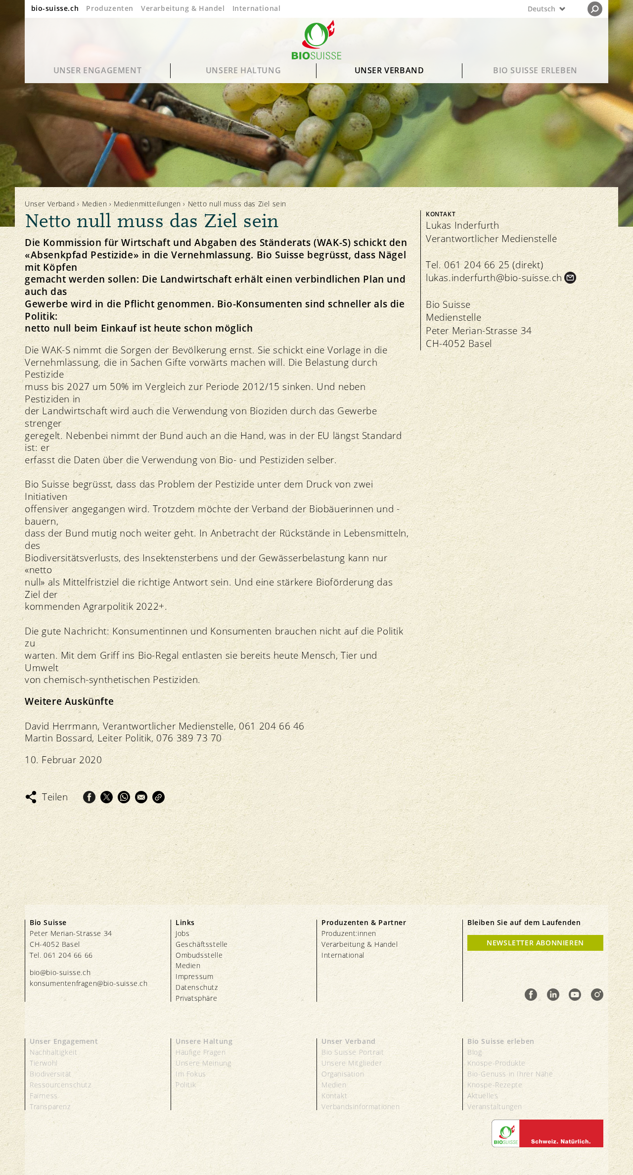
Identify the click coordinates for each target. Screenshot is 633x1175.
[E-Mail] (141, 797)
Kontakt (334, 1095)
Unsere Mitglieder (351, 1063)
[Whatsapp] (124, 797)
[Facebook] (89, 797)
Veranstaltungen (494, 1106)
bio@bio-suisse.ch (60, 972)
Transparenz (50, 1106)
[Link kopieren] (158, 797)
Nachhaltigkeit (53, 1052)
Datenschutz (197, 987)
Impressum (194, 976)
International (256, 8)
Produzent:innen (348, 933)
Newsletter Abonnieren (535, 942)
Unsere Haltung (243, 70)
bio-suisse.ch (55, 8)
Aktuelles (482, 1095)
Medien (94, 203)
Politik (186, 1084)
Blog (474, 1052)
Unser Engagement (97, 70)
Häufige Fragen (201, 1052)
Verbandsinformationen (360, 1106)
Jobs (182, 933)
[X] (106, 797)
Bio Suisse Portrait (352, 1052)
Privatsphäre (196, 998)
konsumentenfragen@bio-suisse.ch (89, 983)
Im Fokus (191, 1073)
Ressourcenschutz (60, 1084)
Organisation (342, 1073)
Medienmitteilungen (147, 203)
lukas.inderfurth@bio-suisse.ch (494, 277)
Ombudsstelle (199, 955)
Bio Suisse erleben (535, 70)
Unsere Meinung (203, 1063)
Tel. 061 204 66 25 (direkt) (484, 264)
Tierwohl (44, 1063)
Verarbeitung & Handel (183, 8)
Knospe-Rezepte (494, 1084)
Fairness (44, 1095)
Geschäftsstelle (202, 944)
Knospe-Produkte (496, 1063)
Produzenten (110, 8)
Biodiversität (51, 1073)
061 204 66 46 (272, 726)
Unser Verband (389, 70)
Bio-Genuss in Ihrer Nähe (510, 1073)
